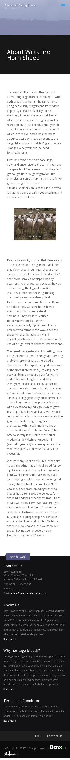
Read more (10, 639)
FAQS (38, 736)
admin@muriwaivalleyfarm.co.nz (28, 593)
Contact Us (54, 736)
